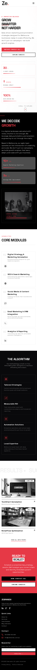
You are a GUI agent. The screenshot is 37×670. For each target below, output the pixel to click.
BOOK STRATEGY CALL (18, 578)
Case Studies (6, 621)
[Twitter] (6, 608)
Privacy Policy (6, 664)
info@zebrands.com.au (12, 637)
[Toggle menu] (33, 3)
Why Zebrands (6, 623)
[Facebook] (10, 608)
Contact (4, 626)
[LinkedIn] (3, 608)
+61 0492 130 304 (10, 634)
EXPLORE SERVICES (19, 54)
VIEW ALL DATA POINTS (18, 540)
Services (4, 619)
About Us (4, 617)
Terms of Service (17, 664)
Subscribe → (18, 653)
